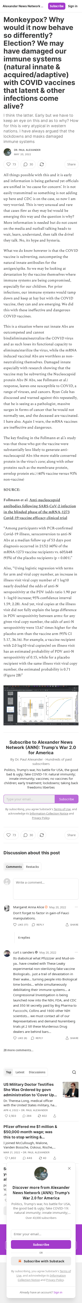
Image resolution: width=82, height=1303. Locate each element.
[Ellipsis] (76, 906)
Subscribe (57, 6)
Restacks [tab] (32, 867)
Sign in (73, 6)
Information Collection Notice (49, 813)
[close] (69, 1168)
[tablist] (22, 866)
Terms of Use (62, 809)
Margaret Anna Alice (28, 907)
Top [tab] (8, 1072)
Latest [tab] (20, 1072)
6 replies (24, 938)
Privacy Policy (55, 1280)
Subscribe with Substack (44, 1261)
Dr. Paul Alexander (27, 149)
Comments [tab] (14, 867)
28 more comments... (18, 1050)
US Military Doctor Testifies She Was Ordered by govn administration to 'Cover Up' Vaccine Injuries (29, 1090)
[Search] (74, 1072)
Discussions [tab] (37, 1072)
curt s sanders (23, 952)
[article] (41, 1100)
